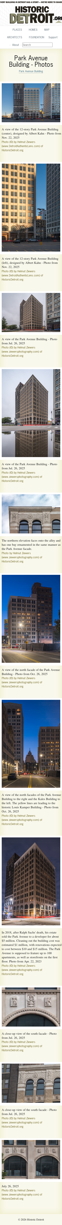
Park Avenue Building (31, 71)
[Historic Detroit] (31, 13)
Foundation (36, 37)
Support (53, 37)
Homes (33, 30)
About (15, 45)
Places (17, 30)
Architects (14, 37)
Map (46, 30)
